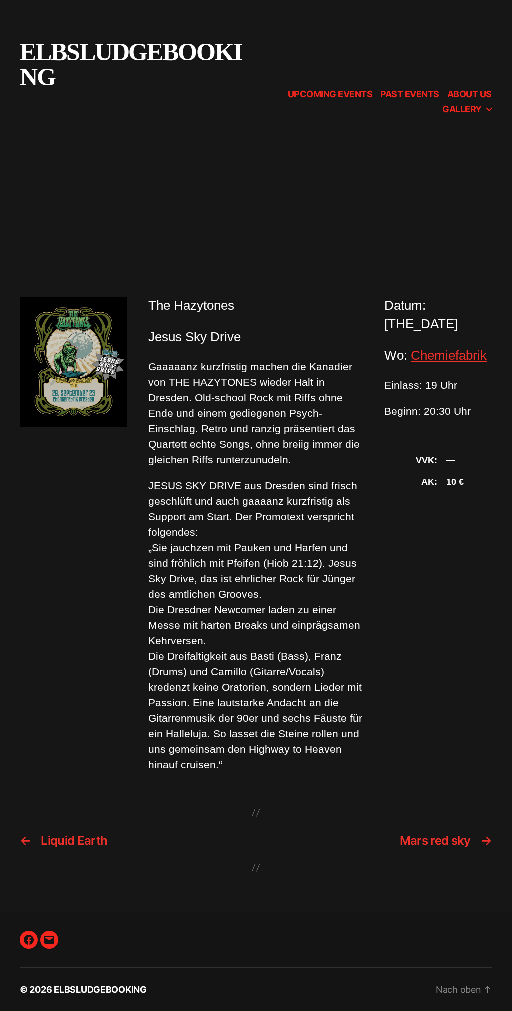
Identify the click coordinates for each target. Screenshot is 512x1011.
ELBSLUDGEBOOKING (131, 64)
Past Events (410, 94)
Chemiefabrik (449, 355)
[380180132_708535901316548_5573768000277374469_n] (74, 361)
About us (470, 94)
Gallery (462, 109)
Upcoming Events (330, 94)
